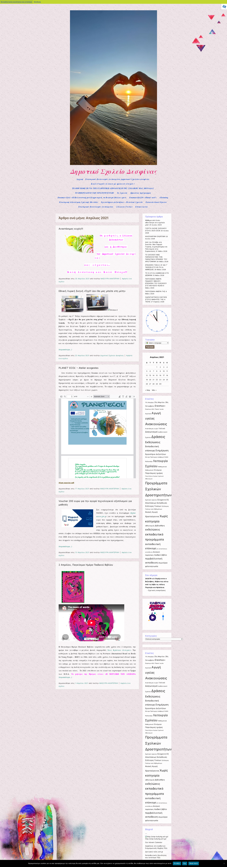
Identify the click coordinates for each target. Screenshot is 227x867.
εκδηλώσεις (152, 529)
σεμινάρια (162, 563)
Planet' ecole (159, 409)
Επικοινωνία (141, 206)
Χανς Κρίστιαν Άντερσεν (119, 650)
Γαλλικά (162, 428)
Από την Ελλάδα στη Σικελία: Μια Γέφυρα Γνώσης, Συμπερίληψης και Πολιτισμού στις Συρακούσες (156, 246)
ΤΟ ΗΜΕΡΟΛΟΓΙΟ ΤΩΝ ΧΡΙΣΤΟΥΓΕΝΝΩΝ (94, 193)
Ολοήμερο (158, 470)
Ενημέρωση (162, 450)
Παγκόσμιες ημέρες (154, 473)
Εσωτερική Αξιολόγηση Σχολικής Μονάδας (78, 202)
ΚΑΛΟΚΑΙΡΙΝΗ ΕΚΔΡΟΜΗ (155, 236)
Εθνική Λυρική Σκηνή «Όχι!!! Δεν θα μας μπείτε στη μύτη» (92, 291)
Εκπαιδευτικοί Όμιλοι (156, 202)
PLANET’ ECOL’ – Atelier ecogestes (78, 368)
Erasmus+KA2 (149, 409)
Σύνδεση (37, 2)
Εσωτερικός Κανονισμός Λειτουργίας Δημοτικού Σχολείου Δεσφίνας (117, 179)
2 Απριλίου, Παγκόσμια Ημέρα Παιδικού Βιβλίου (86, 564)
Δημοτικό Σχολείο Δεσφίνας (113, 171)
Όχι (184, 863)
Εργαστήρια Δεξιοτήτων (155, 454)
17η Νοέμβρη (149, 402)
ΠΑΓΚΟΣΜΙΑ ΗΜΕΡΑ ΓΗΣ (155, 291)
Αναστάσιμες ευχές (151, 428)
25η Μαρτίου (159, 402)
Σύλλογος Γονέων (124, 206)
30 (160, 384)
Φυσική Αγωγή (151, 512)
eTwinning (164, 197)
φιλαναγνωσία (151, 566)
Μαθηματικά (162, 467)
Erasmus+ (160, 405)
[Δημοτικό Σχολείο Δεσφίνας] (113, 164)
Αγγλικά (148, 414)
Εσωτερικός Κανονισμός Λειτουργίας (95, 206)
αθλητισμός (150, 526)
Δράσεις (158, 437)
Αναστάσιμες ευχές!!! (71, 228)
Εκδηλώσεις (152, 442)
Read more (194, 863)
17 (164, 375)
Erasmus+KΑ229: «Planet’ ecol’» (143, 197)
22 (157, 380)
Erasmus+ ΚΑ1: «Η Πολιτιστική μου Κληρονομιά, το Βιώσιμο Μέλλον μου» (92, 197)
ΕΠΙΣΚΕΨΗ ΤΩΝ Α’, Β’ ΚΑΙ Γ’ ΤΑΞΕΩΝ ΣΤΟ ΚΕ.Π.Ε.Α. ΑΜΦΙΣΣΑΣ (156, 267)
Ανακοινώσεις (156, 424)
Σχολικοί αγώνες (151, 500)
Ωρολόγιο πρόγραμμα (140, 193)
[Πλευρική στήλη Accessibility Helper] (224, 6)
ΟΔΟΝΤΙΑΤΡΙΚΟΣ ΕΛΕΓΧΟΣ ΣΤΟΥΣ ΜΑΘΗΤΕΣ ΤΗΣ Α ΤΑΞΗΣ (156, 299)
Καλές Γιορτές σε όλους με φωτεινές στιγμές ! (113, 183)
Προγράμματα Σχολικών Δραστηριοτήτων (158, 489)
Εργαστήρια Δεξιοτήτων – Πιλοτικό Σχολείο (122, 202)
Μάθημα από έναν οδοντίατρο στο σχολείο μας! (155, 222)
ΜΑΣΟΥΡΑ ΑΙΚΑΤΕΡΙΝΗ (110, 279)
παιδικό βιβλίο (160, 555)
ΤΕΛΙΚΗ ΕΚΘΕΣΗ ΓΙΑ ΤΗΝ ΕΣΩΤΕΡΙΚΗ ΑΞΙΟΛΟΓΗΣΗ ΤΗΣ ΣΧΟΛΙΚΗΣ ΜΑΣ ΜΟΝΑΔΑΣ (113, 188)
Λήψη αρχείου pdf (66, 483)
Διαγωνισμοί (151, 431)
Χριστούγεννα (152, 516)
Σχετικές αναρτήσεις (157, 590)
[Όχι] (224, 863)
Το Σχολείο (122, 193)
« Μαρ (147, 390)
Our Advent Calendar (153, 842)
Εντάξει (177, 863)
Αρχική (80, 179)
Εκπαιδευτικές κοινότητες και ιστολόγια (16, 2)
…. (146, 833)
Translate (150, 347)
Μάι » (154, 390)
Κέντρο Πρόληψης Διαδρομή (154, 457)
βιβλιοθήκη (160, 526)
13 (150, 375)
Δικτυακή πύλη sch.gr (154, 852)
